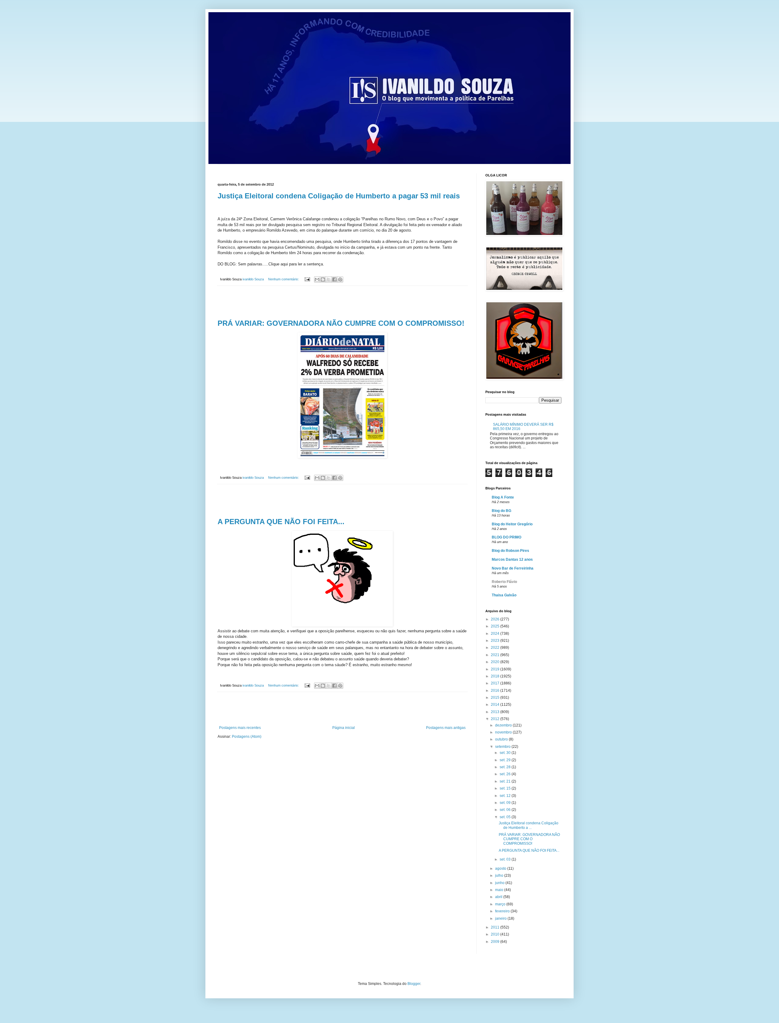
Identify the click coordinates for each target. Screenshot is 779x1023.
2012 (495, 719)
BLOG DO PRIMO (506, 537)
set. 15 (506, 788)
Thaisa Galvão (504, 595)
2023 (495, 640)
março (500, 904)
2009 (495, 942)
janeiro (501, 918)
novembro (504, 732)
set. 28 (506, 767)
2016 (495, 690)
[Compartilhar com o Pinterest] (340, 279)
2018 (495, 676)
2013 (495, 712)
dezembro (504, 725)
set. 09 (506, 803)
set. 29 (506, 760)
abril (499, 897)
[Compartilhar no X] (329, 279)
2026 (495, 619)
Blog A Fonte (503, 497)
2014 (495, 704)
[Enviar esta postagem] (307, 279)
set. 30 (506, 753)
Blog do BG (501, 511)
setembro (503, 746)
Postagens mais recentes (240, 728)
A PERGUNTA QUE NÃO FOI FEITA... (281, 521)
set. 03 (506, 859)
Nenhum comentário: (284, 279)
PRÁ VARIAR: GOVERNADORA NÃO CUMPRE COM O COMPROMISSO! (341, 323)
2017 (495, 683)
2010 (495, 934)
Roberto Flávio (504, 582)
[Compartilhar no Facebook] (334, 279)
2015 (495, 697)
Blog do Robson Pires (510, 551)
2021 (495, 655)
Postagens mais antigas (446, 728)
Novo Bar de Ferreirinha (512, 568)
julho (499, 875)
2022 (495, 647)
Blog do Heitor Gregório (512, 524)
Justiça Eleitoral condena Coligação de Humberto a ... (528, 825)
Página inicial (343, 728)
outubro (502, 739)
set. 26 (506, 774)
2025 (495, 626)
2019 (495, 669)
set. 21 (506, 781)
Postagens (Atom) (246, 736)
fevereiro (503, 911)
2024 (495, 633)
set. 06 (506, 810)
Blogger (413, 984)
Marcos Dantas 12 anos (512, 559)
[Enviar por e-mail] (317, 279)
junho (500, 883)
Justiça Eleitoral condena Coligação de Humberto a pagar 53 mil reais (339, 196)
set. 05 (506, 817)
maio (499, 890)
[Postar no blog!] (323, 279)
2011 (495, 927)
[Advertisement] (342, 302)
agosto (501, 868)
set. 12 (506, 796)
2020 (495, 662)
